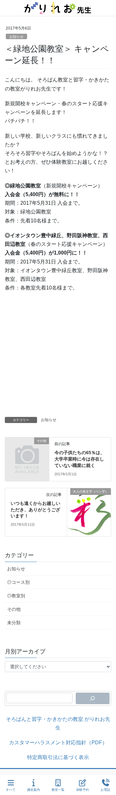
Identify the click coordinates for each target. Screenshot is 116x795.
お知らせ (16, 37)
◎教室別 (16, 595)
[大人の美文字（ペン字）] (89, 511)
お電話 (105, 789)
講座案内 (33, 789)
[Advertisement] (58, 356)
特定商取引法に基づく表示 (58, 757)
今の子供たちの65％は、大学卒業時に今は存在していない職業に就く (79, 459)
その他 (14, 609)
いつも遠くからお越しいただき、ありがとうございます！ (35, 509)
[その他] (27, 450)
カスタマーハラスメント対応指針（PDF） (58, 742)
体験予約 (82, 789)
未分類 (14, 622)
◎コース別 (18, 582)
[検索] (93, 698)
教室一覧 (58, 789)
